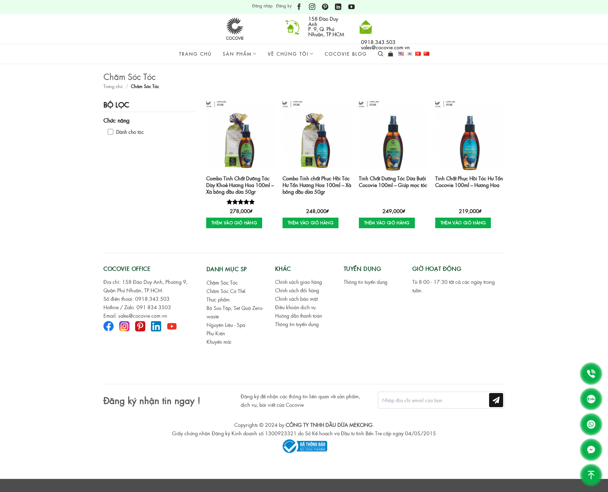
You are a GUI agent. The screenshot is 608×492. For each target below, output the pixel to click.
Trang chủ (195, 53)
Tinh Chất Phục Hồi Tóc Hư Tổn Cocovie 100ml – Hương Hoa (469, 181)
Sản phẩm (237, 53)
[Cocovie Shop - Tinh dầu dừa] (236, 29)
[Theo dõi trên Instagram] (312, 7)
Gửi (496, 400)
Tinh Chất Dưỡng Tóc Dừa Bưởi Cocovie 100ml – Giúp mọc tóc (393, 181)
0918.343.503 (152, 298)
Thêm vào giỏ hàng (234, 222)
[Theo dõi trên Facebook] (299, 7)
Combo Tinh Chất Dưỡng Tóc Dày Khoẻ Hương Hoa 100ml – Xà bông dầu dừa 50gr (240, 185)
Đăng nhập (262, 5)
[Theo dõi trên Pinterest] (325, 7)
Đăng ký (284, 5)
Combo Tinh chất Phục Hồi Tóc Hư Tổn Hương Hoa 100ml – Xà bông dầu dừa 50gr (317, 185)
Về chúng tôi (288, 53)
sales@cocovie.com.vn (142, 315)
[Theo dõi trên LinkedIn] (338, 7)
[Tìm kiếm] (380, 54)
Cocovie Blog (346, 53)
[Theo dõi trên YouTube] (351, 7)
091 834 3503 (154, 307)
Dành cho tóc (130, 131)
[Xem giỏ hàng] (390, 54)
